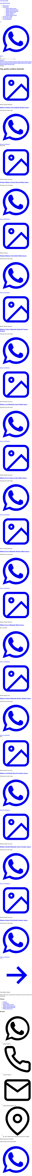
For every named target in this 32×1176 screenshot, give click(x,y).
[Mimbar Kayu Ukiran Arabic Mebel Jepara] (16, 458)
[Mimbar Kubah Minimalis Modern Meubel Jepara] (16, 678)
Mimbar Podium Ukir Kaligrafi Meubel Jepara (14, 107)
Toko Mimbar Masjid (5, 3)
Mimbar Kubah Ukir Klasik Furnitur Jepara (14, 920)
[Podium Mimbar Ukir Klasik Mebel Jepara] (16, 236)
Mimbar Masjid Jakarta (11, 15)
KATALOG (6, 7)
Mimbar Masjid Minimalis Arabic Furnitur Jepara (15, 847)
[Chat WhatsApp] (16, 1175)
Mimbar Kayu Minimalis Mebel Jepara (12, 625)
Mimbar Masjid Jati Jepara (12, 9)
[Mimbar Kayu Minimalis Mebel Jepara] (16, 605)
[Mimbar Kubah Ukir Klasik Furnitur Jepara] (16, 900)
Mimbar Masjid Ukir (11, 12)
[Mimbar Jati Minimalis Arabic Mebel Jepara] (16, 384)
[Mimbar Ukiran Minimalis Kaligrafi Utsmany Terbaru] (16, 309)
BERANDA (6, 5)
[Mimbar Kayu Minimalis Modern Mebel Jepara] (16, 531)
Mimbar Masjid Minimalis (12, 11)
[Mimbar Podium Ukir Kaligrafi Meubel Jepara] (16, 87)
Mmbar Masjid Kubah (11, 8)
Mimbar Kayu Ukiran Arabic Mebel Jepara (13, 478)
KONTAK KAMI (7, 17)
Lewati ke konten (4, 0)
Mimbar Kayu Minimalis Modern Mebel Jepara (14, 551)
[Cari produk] (0, 22)
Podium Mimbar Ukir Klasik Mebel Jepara (13, 256)
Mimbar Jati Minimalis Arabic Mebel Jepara (13, 404)
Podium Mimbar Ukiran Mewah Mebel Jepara (14, 182)
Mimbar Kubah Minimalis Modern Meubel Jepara (15, 698)
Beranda (2, 60)
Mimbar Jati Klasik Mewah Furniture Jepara (14, 773)
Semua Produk (3, 61)
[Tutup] (0, 57)
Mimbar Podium (10, 13)
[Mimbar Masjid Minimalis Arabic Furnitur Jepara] (16, 827)
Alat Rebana (10, 61)
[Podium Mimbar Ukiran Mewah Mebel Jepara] (16, 162)
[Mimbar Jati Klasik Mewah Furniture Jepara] (16, 753)
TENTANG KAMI (7, 16)
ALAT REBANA (7, 19)
